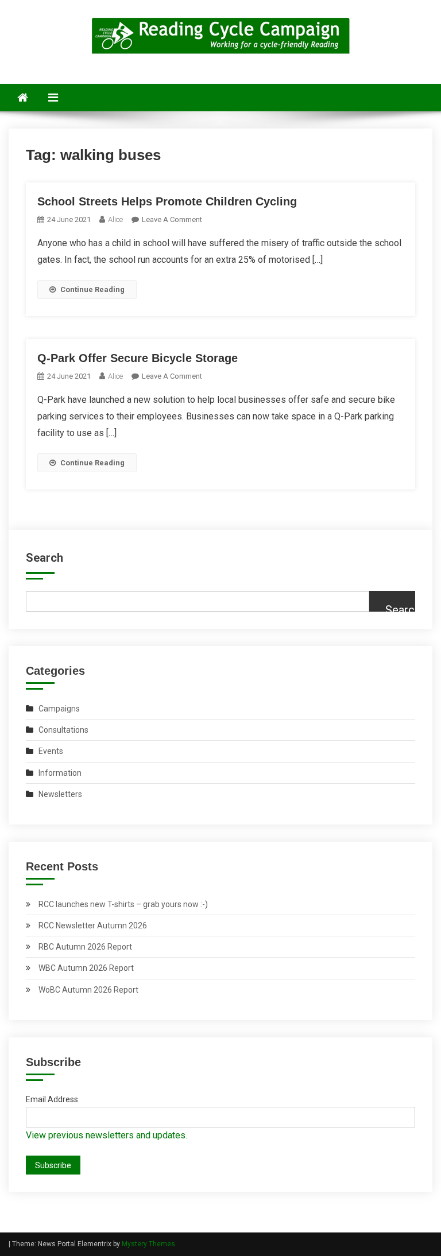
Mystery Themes (148, 1244)
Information (60, 772)
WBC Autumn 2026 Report (86, 968)
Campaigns (59, 708)
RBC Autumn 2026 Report (85, 946)
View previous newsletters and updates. (106, 1135)
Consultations (63, 729)
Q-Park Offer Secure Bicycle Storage (137, 358)
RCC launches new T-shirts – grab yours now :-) (123, 904)
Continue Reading (92, 289)
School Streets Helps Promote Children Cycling (167, 201)
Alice (115, 219)
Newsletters (60, 794)
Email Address (52, 1099)
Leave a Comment (172, 219)
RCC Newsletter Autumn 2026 (92, 925)
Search (44, 558)
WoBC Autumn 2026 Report (88, 989)
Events (50, 751)
